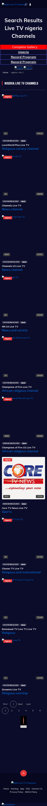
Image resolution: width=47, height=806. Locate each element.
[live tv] (26, 4)
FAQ (28, 788)
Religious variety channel (20, 149)
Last (28, 704)
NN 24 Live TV (10, 326)
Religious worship (15, 693)
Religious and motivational (21, 572)
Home (5, 72)
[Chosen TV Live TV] (12, 519)
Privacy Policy (16, 792)
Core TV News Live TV (14, 508)
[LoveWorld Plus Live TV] (14, 95)
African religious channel (20, 390)
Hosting (14, 788)
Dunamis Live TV (11, 689)
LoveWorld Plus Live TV (15, 144)
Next (20, 704)
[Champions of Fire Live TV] (16, 337)
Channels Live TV (11, 205)
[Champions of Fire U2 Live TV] (17, 398)
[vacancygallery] (8, 804)
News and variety (15, 330)
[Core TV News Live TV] (23, 478)
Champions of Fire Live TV (17, 386)
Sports (7, 512)
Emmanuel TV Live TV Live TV (19, 629)
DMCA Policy (31, 792)
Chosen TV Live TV (12, 568)
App (22, 788)
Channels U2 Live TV (13, 266)
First (5, 704)
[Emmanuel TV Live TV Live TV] (18, 579)
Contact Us (37, 788)
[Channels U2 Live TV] (13, 216)
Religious (8, 633)
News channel (12, 209)
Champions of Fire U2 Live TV (18, 447)
